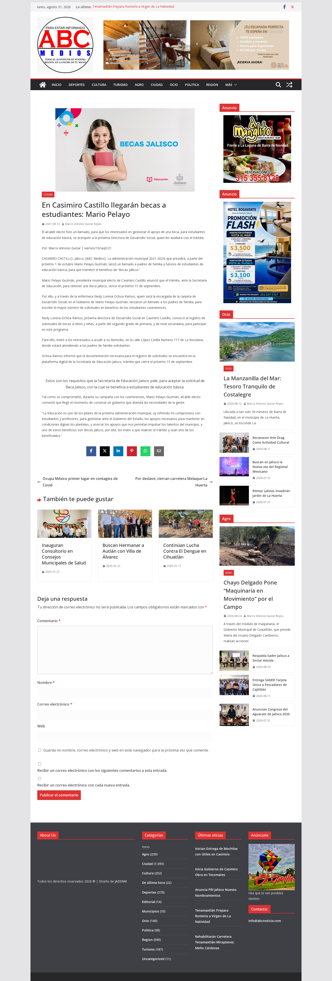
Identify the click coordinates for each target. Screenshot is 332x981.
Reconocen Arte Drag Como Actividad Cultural (271, 440)
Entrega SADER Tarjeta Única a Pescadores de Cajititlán (270, 685)
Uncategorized (153, 959)
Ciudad (157, 85)
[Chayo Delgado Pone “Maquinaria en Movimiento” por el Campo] (257, 546)
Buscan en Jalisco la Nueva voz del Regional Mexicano (270, 467)
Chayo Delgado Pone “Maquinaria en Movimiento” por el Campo (250, 594)
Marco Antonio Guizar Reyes (83, 224)
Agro (139, 85)
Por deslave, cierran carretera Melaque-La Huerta (171, 482)
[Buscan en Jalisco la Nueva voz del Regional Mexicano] (234, 470)
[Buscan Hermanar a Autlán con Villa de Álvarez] (125, 512)
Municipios (150, 911)
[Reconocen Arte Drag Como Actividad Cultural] (234, 443)
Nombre (46, 682)
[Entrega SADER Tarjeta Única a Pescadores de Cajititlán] (234, 688)
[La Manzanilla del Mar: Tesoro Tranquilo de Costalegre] (257, 342)
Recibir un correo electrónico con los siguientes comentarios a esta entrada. (102, 770)
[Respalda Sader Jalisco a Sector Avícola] (234, 661)
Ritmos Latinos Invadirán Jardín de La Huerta (271, 493)
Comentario (49, 620)
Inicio (56, 85)
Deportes (77, 85)
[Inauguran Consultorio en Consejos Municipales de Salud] (64, 512)
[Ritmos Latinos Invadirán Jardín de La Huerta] (234, 496)
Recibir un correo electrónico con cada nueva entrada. (83, 785)
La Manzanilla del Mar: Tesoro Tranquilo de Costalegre (252, 386)
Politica (192, 85)
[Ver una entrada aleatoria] (289, 84)
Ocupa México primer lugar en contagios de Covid (80, 482)
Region (212, 85)
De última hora (153, 882)
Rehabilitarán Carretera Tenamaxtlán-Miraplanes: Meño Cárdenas (214, 942)
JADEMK (121, 881)
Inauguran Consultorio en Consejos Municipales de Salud (64, 554)
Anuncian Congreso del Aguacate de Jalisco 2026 (271, 711)
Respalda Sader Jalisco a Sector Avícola (271, 657)
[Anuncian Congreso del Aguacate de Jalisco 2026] (234, 715)
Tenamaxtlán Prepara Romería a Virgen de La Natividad (133, 7)
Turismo (120, 85)
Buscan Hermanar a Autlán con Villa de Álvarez (123, 551)
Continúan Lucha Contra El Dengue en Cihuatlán (184, 551)
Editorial (148, 902)
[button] (234, 85)
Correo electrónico (54, 704)
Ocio (174, 85)
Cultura (99, 85)
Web (41, 726)
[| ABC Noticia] (42, 84)
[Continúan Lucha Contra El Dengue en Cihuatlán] (186, 512)
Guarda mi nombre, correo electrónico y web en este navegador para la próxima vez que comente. (126, 750)
